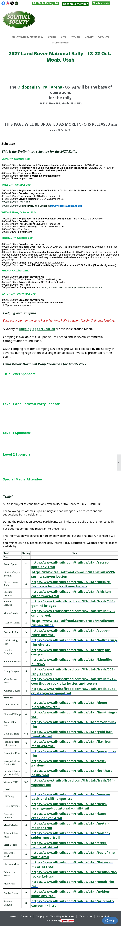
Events (52, 36)
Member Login (101, 3)
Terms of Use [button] (86, 916)
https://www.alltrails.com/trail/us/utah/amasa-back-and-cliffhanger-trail (70, 796)
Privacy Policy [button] (104, 916)
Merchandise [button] (60, 42)
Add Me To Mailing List (45, 3)
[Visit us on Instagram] (8, 3)
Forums (75, 36)
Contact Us (26, 916)
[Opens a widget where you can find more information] (110, 921)
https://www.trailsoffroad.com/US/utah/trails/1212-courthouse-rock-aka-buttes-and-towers (74, 681)
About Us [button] (103, 36)
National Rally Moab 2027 (28, 36)
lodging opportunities (37, 328)
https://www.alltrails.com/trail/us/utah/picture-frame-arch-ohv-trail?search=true (71, 583)
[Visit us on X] (12, 3)
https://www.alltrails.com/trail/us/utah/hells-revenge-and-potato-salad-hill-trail (69, 806)
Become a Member (75, 4)
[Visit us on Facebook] (3, 3)
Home (13, 916)
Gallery (89, 36)
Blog (63, 36)
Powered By (53, 920)
